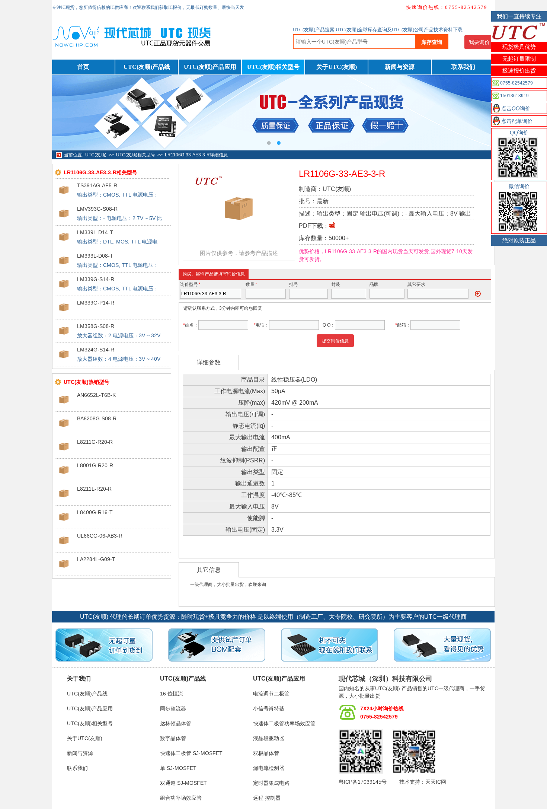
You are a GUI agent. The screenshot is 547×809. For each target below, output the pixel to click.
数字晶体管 (173, 738)
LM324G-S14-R (95, 350)
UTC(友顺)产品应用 (210, 67)
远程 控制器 (267, 798)
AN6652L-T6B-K (96, 395)
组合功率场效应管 (181, 798)
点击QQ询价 (515, 108)
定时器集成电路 (271, 783)
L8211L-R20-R (94, 489)
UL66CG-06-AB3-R (99, 536)
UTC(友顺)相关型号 (273, 67)
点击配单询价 (516, 121)
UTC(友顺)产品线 (147, 67)
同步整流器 (173, 708)
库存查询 (431, 42)
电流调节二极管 (271, 694)
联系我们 (463, 67)
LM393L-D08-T (95, 256)
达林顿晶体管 (175, 723)
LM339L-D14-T (95, 232)
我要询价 (479, 42)
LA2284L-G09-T (96, 559)
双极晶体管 (266, 753)
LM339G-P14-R (95, 303)
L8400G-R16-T (95, 512)
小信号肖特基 (268, 708)
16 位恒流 (171, 694)
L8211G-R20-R (95, 442)
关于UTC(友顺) (336, 67)
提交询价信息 (335, 341)
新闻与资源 (400, 67)
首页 (83, 67)
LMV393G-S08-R (97, 209)
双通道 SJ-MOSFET (183, 783)
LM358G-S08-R (95, 326)
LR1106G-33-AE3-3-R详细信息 (196, 154)
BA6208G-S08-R (96, 418)
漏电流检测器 (268, 768)
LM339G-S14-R (95, 279)
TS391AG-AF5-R (97, 185)
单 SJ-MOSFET (178, 768)
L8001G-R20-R (95, 465)
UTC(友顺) (95, 154)
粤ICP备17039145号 (363, 782)
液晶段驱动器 (268, 738)
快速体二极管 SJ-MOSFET (191, 753)
